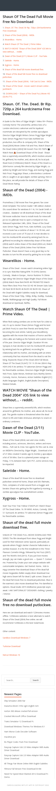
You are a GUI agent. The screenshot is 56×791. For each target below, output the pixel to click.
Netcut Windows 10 (11, 655)
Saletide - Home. (12, 60)
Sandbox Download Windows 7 (16, 637)
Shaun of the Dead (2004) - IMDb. (20, 35)
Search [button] (36, 680)
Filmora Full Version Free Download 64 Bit (22, 768)
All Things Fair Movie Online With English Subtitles (26, 763)
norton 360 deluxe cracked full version (21, 711)
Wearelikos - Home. (13, 39)
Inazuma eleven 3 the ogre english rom (21, 706)
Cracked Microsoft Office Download (20, 716)
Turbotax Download (11, 646)
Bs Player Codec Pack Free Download (21, 742)
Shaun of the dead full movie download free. (24, 69)
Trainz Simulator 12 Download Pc (19, 721)
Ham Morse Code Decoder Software (20, 731)
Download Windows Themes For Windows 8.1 (24, 726)
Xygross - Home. (12, 65)
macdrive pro (10, 737)
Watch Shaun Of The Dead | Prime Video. (23, 44)
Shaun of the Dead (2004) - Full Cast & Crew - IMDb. (29, 81)
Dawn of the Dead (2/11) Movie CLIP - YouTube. (26, 56)
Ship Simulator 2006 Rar (14, 700)
